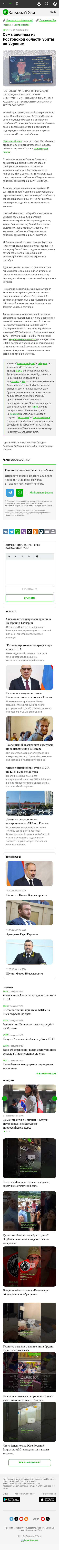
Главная (7, 25)
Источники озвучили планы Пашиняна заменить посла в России (29, 695)
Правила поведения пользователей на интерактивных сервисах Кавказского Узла (29, 1529)
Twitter (34, 406)
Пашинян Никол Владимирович (26, 895)
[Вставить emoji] (37, 556)
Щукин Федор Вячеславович (24, 973)
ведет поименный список (22, 339)
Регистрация (29, 589)
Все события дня (46, 1073)
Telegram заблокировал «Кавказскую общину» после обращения (26, 1292)
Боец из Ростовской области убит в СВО (28, 1039)
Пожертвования (49, 1494)
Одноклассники (41, 417)
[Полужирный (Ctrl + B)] (9, 556)
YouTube (14, 414)
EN (10, 3)
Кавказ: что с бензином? (19, 20)
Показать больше (29, 1462)
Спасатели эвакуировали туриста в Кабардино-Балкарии (28, 621)
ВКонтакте (23, 417)
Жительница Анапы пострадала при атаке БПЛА (29, 647)
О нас (5, 1494)
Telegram (42, 363)
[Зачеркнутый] (28, 556)
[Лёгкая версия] (17, 3)
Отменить (30, 598)
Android (15, 381)
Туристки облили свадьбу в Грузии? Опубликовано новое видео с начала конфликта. (26, 1239)
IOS (23, 381)
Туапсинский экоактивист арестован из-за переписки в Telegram (29, 747)
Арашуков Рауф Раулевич (22, 934)
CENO (19, 370)
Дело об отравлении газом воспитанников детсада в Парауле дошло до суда (29, 1051)
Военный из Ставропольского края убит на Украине (28, 1026)
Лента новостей (21, 25)
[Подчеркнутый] (22, 556)
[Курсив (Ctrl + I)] (15, 556)
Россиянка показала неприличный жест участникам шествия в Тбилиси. (28, 1398)
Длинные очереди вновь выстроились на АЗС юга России (27, 821)
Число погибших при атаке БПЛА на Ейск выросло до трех (27, 769)
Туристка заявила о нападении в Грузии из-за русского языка (28, 1348)
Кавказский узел (12, 141)
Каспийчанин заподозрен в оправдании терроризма (28, 1066)
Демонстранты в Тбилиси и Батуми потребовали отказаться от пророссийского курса (25, 1123)
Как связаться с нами (24, 1494)
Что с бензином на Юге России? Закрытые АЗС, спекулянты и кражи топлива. (26, 1449)
